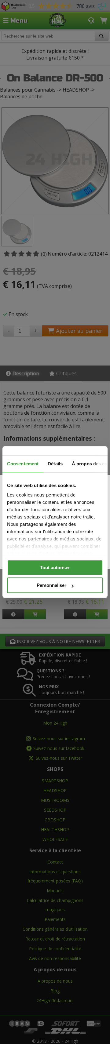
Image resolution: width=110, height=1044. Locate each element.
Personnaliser (51, 585)
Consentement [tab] (22, 463)
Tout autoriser (55, 567)
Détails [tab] (55, 463)
